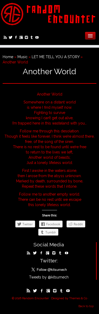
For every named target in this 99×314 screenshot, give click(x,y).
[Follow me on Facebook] (16, 38)
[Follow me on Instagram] (27, 38)
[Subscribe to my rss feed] (6, 38)
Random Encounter (35, 298)
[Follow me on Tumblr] (32, 38)
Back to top (86, 306)
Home (8, 57)
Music (22, 57)
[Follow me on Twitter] (11, 38)
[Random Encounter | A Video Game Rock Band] (49, 14)
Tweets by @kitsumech (49, 277)
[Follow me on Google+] (22, 38)
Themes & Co (78, 298)
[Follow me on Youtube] (37, 38)
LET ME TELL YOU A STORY (55, 57)
